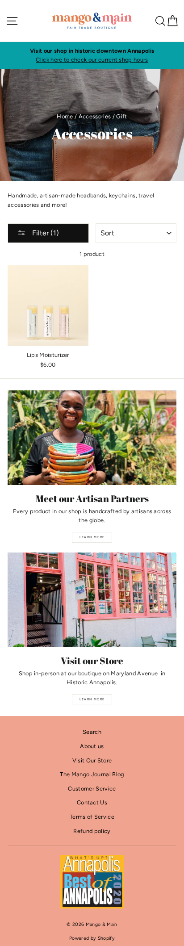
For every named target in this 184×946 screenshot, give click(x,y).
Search (92, 731)
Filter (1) (44, 233)
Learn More (92, 537)
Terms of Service (92, 816)
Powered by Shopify (92, 938)
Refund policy (91, 831)
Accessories (95, 116)
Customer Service (92, 788)
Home (65, 116)
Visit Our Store (92, 760)
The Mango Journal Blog (92, 774)
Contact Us (92, 802)
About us (92, 746)
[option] (92, 55)
